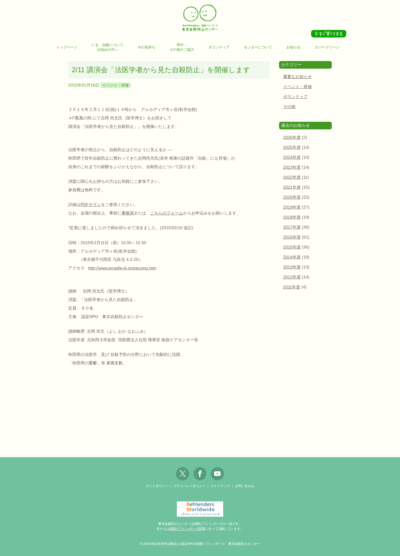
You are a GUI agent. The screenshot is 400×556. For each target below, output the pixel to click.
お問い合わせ (244, 486)
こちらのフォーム (166, 213)
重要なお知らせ (297, 77)
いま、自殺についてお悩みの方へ (107, 47)
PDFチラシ (91, 204)
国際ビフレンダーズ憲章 (187, 528)
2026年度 (292, 137)
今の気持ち (146, 47)
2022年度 (292, 177)
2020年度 (292, 197)
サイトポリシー (157, 486)
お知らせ (293, 47)
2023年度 (292, 167)
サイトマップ (220, 486)
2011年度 (291, 287)
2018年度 (292, 217)
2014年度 (292, 257)
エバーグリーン (327, 47)
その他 (289, 106)
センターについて (258, 47)
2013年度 (292, 267)
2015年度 (292, 247)
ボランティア (219, 47)
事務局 (128, 213)
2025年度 (292, 147)
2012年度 (292, 277)
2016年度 (292, 237)
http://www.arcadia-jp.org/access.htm (122, 268)
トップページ (66, 47)
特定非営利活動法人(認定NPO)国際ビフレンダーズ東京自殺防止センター (200, 18)
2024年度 (292, 157)
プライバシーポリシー (189, 486)
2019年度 (292, 207)
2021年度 (292, 187)
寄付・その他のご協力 (182, 47)
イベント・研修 (115, 85)
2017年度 (292, 227)
